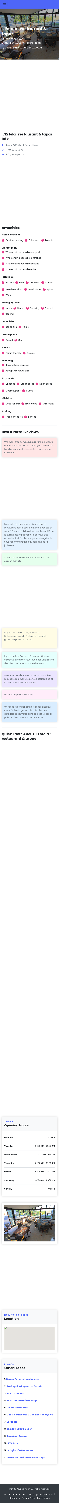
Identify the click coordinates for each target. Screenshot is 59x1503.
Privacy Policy (28, 1498)
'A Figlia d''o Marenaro (20, 1450)
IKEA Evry (13, 1443)
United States (18, 1494)
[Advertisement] (29, 102)
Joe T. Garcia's (15, 1393)
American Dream (17, 1436)
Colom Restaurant (17, 1407)
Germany (49, 1494)
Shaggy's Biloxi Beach (19, 1429)
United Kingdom (34, 1494)
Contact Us (14, 1498)
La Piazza (12, 1421)
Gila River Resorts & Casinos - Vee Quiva (30, 1414)
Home (7, 1494)
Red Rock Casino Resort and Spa (26, 1457)
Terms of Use (43, 1498)
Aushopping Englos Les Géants (24, 1386)
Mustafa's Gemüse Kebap (22, 1400)
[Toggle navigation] (5, 4)
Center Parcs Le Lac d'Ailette (22, 1379)
